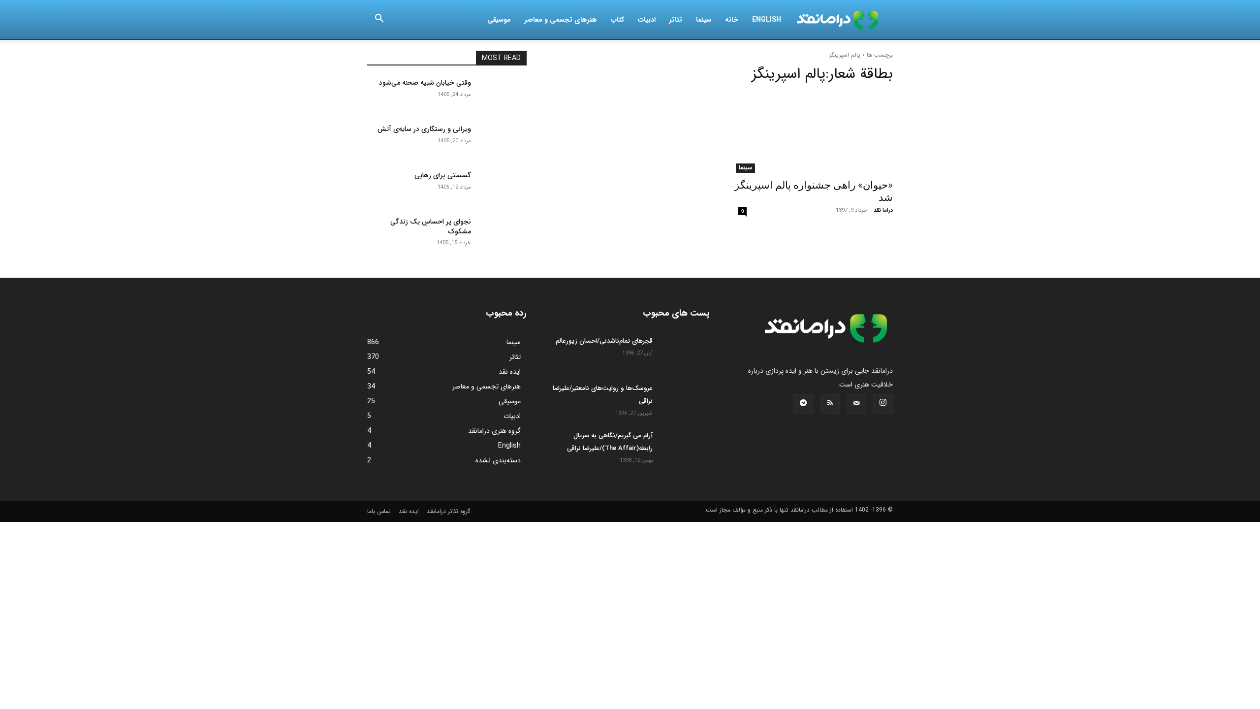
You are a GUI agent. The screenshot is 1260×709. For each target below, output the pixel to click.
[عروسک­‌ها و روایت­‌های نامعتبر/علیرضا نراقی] (685, 399)
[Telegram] (803, 404)
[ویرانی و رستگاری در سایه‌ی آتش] (503, 141)
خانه (731, 19)
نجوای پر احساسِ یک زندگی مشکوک (430, 226)
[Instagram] (883, 404)
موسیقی (499, 19)
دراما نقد (883, 210)
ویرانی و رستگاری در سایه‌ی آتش (424, 129)
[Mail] (856, 404)
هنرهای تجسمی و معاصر (561, 19)
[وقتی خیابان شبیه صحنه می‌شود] (503, 95)
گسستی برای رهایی (442, 175)
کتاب (617, 19)
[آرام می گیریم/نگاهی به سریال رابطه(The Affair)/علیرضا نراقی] (685, 446)
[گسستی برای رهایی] (503, 187)
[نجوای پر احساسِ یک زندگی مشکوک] (503, 234)
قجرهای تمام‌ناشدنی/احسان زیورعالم (604, 341)
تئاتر (675, 19)
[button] (379, 20)
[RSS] (830, 404)
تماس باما (379, 511)
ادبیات (647, 19)
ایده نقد (409, 511)
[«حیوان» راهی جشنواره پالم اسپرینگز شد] (813, 133)
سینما (703, 19)
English (766, 19)
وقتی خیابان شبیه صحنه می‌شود (425, 82)
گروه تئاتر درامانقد (448, 511)
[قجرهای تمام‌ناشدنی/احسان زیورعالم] (685, 352)
